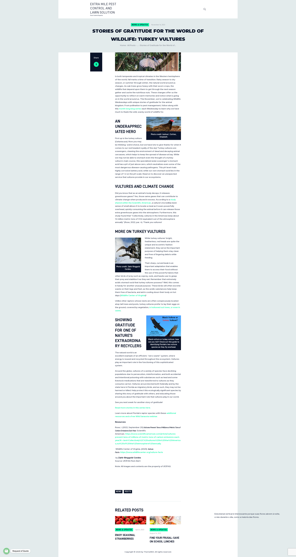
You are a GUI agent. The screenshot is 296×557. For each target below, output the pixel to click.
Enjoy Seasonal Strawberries (125, 537)
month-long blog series (130, 109)
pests (128, 491)
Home (123, 45)
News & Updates (140, 25)
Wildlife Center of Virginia (133, 295)
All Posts (131, 45)
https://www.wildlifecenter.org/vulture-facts (141, 452)
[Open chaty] (6, 551)
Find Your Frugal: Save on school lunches (164, 539)
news (118, 491)
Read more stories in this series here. (133, 408)
